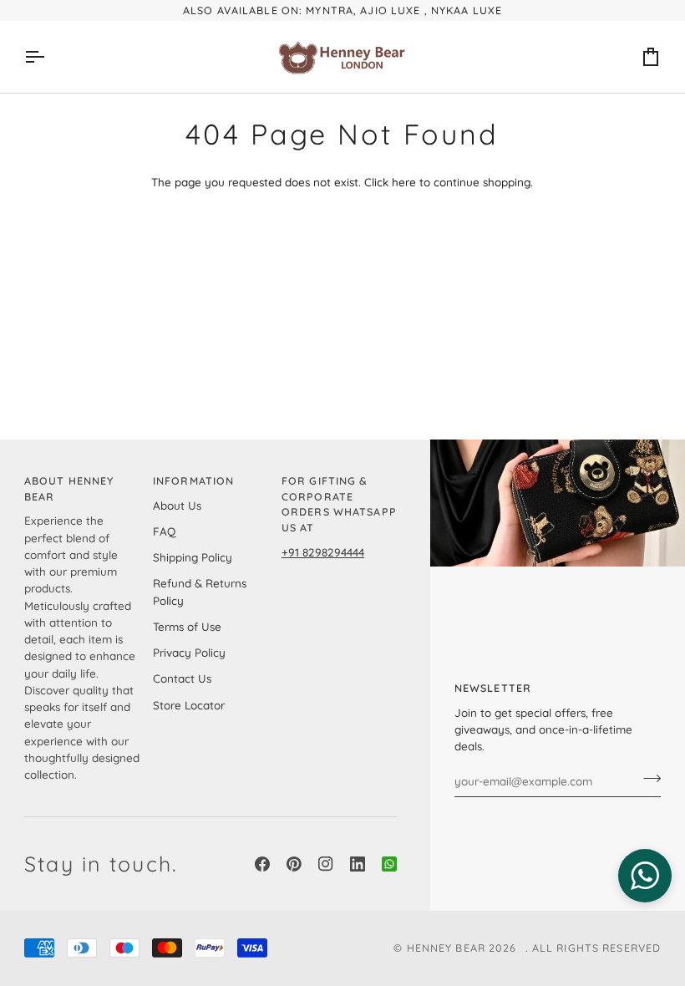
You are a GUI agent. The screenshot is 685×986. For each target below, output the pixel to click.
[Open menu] (49, 57)
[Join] (647, 778)
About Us (177, 505)
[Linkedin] (357, 864)
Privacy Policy (189, 652)
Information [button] (193, 480)
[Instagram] (325, 864)
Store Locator (189, 705)
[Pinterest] (294, 864)
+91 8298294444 (323, 552)
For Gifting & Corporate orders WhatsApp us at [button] (339, 504)
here (404, 182)
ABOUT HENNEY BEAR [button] (69, 488)
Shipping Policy (192, 557)
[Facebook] (262, 864)
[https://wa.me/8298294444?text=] (389, 864)
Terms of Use (187, 626)
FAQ (164, 531)
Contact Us (182, 678)
